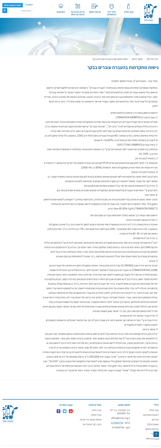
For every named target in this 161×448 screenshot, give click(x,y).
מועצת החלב (153, 424)
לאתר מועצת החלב (12, 5)
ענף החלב (128, 11)
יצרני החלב (96, 410)
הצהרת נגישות (152, 438)
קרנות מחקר (95, 11)
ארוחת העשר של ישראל (90, 419)
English (29, 4)
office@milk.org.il (120, 418)
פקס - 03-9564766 (121, 427)
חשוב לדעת (137, 59)
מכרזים (155, 419)
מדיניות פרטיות (152, 429)
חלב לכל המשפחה (111, 13)
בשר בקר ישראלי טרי (91, 424)
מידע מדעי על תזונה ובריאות (78, 13)
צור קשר (155, 433)
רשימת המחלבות (151, 415)
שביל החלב (96, 415)
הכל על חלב (152, 59)
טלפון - (120, 422)
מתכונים (61, 11)
